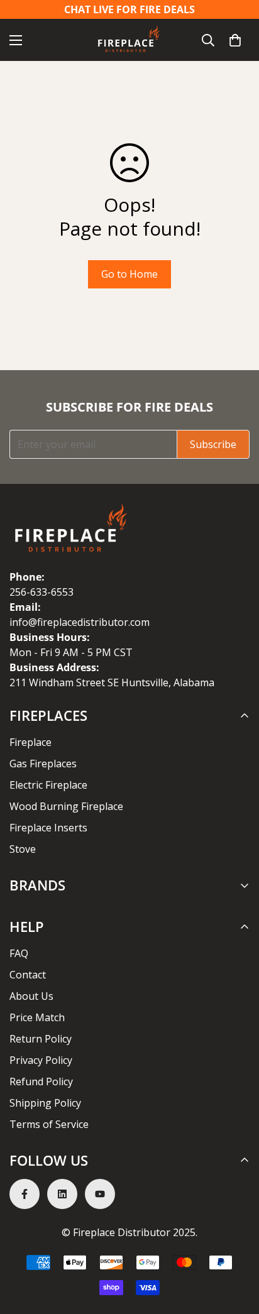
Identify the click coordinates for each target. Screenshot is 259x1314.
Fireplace (30, 742)
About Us (31, 996)
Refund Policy (41, 1081)
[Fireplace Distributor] (129, 40)
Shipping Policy (45, 1103)
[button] (235, 40)
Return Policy (40, 1039)
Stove (22, 849)
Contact (27, 975)
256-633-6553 (41, 592)
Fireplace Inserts (48, 828)
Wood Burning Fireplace (66, 806)
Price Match (37, 1017)
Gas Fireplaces (43, 763)
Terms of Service (49, 1124)
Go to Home (129, 274)
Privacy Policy (40, 1060)
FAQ (18, 953)
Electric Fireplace (48, 785)
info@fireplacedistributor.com (79, 622)
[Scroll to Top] (236, 1247)
